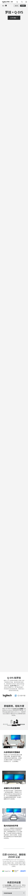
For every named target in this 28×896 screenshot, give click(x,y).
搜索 (17, 2)
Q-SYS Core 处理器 (18, 709)
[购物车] (21, 2)
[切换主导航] (26, 2)
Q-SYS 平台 (13, 685)
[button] (4, 6)
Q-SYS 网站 (8, 885)
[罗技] (8, 2)
